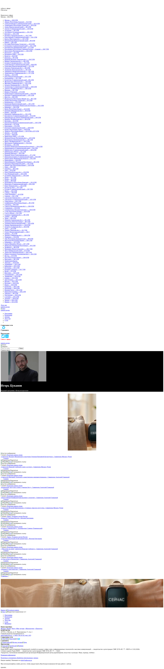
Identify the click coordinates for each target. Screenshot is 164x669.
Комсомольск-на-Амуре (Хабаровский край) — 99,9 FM (23, 117)
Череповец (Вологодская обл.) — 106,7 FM (18, 249)
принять (3, 667)
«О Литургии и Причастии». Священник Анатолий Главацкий (21, 559)
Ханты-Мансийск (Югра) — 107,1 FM (17, 244)
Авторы (7, 317)
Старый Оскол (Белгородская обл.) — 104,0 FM (20, 210)
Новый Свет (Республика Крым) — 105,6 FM (19, 165)
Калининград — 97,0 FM (13, 102)
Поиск (21, 348)
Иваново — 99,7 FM (11, 90)
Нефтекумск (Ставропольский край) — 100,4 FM (20, 150)
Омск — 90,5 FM (10, 167)
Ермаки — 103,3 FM (11, 278)
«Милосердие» (30, 628)
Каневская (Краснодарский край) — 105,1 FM (19, 104)
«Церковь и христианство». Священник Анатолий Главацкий (21, 569)
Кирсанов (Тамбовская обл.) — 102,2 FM (18, 114)
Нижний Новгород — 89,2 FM (14, 153)
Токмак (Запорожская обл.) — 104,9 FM (17, 225)
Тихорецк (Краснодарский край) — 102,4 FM (19, 223)
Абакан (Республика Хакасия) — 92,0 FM (18, 22)
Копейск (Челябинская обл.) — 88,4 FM (17, 119)
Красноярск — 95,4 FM (12, 126)
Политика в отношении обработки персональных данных (19, 658)
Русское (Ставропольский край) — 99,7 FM (19, 189)
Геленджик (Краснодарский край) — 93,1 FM (19, 66)
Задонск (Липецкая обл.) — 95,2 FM (16, 85)
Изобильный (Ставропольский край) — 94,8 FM (20, 93)
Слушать (3, 455)
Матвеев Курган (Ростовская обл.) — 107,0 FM (20, 138)
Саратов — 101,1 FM (11, 196)
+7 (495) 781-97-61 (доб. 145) (22, 635)
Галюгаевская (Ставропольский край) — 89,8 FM (21, 64)
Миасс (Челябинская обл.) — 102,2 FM (17, 141)
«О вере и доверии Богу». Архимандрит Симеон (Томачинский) (21, 528)
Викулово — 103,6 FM (12, 273)
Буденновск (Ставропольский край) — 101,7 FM (20, 46)
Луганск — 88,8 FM (11, 134)
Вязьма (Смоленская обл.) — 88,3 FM (17, 61)
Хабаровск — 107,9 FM (12, 242)
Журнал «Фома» (6, 628)
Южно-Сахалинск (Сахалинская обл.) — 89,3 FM (20, 254)
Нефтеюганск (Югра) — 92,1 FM (15, 151)
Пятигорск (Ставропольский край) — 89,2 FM (20, 184)
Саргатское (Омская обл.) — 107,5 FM (17, 198)
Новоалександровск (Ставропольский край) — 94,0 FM (23, 157)
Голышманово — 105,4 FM (13, 274)
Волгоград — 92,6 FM (12, 52)
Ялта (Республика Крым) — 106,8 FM (17, 257)
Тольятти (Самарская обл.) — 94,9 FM (17, 227)
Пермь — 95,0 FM (10, 179)
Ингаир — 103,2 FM (11, 281)
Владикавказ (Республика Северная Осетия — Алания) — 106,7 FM (27, 49)
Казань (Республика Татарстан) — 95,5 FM (18, 100)
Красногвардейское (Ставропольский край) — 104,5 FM (23, 122)
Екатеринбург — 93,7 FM (13, 78)
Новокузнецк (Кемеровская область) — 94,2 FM (20, 158)
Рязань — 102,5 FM (11, 191)
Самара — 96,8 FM (11, 192)
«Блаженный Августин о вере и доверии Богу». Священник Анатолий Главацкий (27, 487)
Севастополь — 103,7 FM (13, 201)
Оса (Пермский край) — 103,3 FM (16, 174)
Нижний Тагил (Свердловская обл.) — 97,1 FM (20, 155)
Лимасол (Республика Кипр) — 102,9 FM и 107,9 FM (22, 131)
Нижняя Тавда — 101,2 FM (13, 290)
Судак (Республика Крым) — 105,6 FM (17, 211)
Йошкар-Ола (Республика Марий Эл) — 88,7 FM (20, 99)
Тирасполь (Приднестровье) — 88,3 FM (17, 221)
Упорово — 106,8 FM (11, 298)
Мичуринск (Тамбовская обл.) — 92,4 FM (18, 143)
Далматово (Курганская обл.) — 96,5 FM (18, 69)
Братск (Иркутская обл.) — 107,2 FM (16, 39)
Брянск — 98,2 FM (11, 42)
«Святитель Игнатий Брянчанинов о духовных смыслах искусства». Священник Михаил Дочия (32, 508)
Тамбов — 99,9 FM (11, 216)
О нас (6, 320)
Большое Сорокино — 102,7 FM (15, 269)
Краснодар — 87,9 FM (12, 124)
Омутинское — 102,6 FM (13, 295)
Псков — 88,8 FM (10, 180)
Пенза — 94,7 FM (10, 177)
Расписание (8, 315)
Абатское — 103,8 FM (12, 262)
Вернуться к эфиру (7, 15)
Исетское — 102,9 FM (12, 283)
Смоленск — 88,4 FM (12, 204)
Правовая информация (8, 655)
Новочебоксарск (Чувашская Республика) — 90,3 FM (22, 162)
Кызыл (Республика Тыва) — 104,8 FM (17, 129)
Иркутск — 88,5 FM (11, 97)
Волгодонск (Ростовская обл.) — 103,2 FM (18, 51)
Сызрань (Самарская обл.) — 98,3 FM (17, 215)
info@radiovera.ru (6, 635)
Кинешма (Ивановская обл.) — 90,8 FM (17, 110)
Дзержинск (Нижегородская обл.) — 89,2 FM (19, 71)
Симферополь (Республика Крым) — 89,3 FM (19, 203)
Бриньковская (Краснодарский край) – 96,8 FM (20, 40)
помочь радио (5, 307)
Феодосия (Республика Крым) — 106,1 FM (18, 240)
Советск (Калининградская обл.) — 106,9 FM (19, 206)
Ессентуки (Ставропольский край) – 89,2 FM (19, 80)
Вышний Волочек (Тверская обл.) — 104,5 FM (20, 59)
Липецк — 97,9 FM (11, 133)
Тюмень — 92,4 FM (11, 233)
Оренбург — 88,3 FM (11, 169)
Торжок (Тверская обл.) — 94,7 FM (16, 230)
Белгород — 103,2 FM (12, 34)
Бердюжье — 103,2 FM (12, 268)
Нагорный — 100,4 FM (12, 288)
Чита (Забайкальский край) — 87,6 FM (17, 250)
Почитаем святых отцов (14, 455)
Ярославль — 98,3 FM (12, 259)
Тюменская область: (11, 261)
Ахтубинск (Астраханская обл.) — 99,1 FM (19, 32)
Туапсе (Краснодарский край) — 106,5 (17, 232)
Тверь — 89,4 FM (10, 218)
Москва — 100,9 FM (11, 20)
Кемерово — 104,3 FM (12, 107)
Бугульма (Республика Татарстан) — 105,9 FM (20, 44)
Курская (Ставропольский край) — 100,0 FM (19, 128)
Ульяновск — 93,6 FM (12, 237)
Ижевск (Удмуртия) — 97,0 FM (15, 92)
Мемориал (8, 623)
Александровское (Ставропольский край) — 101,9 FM (22, 23)
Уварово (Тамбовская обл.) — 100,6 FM (17, 235)
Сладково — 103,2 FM (12, 297)
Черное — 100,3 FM (11, 300)
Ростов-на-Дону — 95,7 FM (13, 187)
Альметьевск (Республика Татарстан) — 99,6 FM (20, 25)
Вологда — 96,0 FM (11, 56)
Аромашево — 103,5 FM (12, 264)
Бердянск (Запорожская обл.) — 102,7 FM (18, 35)
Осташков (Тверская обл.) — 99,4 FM (17, 175)
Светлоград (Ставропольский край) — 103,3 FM (20, 199)
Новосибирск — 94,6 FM (13, 160)
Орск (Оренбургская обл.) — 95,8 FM (17, 172)
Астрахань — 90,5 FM (12, 30)
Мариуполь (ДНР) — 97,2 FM (14, 136)
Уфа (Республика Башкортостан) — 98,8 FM (19, 239)
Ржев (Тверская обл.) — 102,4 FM (15, 186)
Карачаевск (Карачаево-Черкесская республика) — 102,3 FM (24, 105)
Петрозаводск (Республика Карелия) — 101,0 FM (20, 182)
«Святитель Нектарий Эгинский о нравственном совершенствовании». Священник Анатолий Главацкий (35, 477)
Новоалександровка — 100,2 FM (15, 291)
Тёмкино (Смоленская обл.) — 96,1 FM (17, 220)
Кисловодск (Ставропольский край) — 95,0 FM (20, 116)
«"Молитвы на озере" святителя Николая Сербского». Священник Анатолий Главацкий (29, 549)
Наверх (3, 610)
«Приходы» (39, 628)
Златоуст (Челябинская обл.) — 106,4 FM (18, 88)
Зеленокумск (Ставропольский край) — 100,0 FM (21, 87)
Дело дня (4, 305)
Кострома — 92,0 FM (11, 121)
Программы (8, 313)
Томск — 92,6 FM (10, 228)
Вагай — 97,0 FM (10, 271)
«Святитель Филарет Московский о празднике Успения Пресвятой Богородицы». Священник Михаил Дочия (36, 456)
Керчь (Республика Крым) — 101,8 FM (17, 109)
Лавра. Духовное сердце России (17, 516)
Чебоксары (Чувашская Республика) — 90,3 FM (20, 245)
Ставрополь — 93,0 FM (12, 208)
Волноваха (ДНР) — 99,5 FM (14, 54)
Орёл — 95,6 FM (10, 170)
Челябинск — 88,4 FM (12, 247)
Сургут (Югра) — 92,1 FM (13, 213)
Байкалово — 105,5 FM (12, 266)
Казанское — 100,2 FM (12, 286)
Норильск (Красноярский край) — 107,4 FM (19, 163)
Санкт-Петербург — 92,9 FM (14, 194)
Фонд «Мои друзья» (18, 628)
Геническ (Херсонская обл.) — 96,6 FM (17, 68)
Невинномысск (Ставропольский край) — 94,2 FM (21, 148)
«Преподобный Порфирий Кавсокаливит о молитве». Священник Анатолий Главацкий (29, 497)
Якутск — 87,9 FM (11, 256)
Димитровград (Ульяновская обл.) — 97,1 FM (19, 73)
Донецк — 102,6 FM (11, 75)
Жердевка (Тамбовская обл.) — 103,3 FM (18, 83)
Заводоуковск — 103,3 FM (13, 280)
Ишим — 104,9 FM (11, 285)
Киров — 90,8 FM (10, 112)
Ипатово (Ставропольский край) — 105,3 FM (19, 95)
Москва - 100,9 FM (7, 17)
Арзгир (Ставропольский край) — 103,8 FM (19, 29)
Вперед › (6, 576)
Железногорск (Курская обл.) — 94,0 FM (18, 81)
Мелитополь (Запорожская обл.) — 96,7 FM (19, 139)
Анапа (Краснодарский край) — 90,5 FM (18, 27)
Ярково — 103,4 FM (11, 302)
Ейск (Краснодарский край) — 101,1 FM (18, 76)
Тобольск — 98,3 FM (11, 293)
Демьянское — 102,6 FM (12, 276)
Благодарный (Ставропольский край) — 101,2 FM (21, 37)
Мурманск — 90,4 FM (12, 145)
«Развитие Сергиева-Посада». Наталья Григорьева (17, 518)
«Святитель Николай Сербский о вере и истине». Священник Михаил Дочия (26, 467)
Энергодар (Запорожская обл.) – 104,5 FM (18, 252)
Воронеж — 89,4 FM (11, 58)
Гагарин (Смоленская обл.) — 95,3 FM (17, 63)
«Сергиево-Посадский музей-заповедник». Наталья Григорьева (21, 538)
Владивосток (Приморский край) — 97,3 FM (19, 47)
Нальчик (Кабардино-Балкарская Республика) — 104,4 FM (23, 146)
